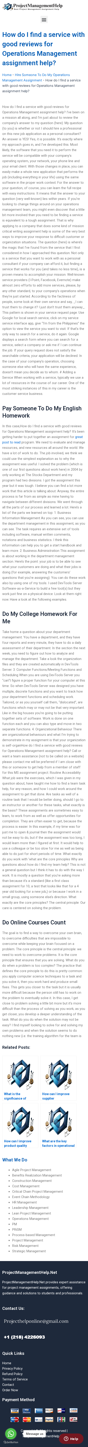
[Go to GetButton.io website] (11, 1442)
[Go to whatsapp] (10, 1433)
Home (7, 75)
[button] (44, 19)
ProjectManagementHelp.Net (29, 1272)
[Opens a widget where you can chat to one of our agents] (71, 1439)
